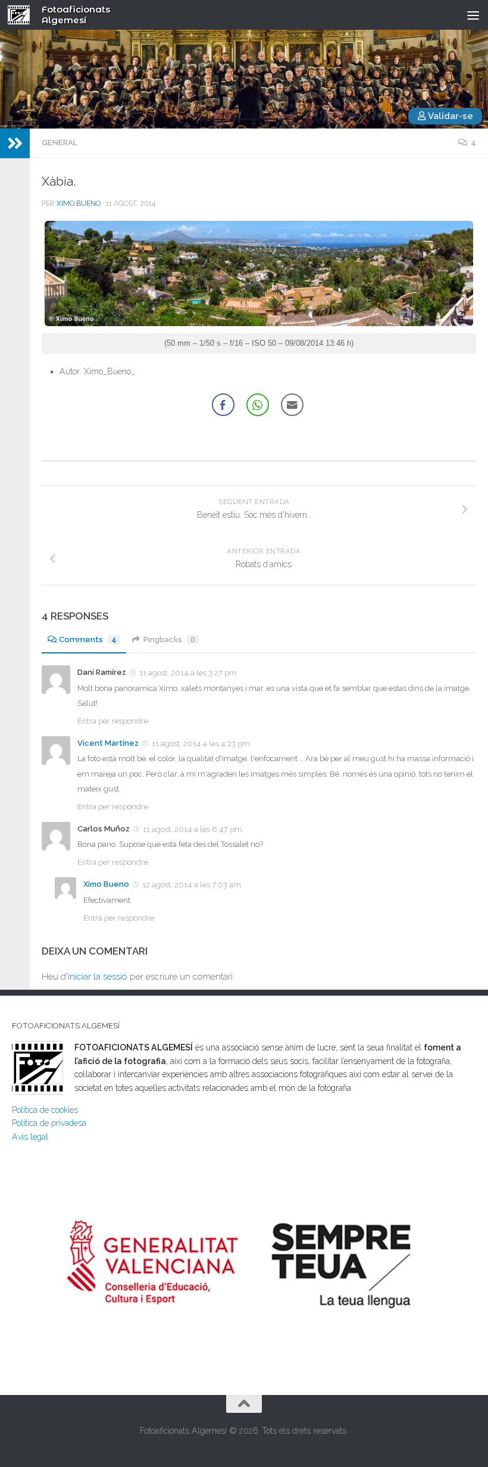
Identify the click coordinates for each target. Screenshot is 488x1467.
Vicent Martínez (108, 743)
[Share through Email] (292, 404)
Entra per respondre (112, 721)
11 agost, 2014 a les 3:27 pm (188, 672)
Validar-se (449, 116)
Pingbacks (169, 639)
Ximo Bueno (79, 203)
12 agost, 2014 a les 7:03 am (191, 884)
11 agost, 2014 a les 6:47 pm (192, 829)
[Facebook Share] (223, 404)
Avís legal (30, 1136)
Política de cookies (45, 1110)
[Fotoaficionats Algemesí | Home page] (22, 14)
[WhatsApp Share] (257, 404)
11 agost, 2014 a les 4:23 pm (201, 743)
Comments (88, 639)
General (59, 142)
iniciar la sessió (97, 976)
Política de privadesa (49, 1123)
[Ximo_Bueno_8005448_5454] (259, 323)
